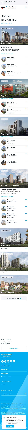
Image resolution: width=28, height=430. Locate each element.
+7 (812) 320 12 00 (6, 339)
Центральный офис (6, 354)
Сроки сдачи (4, 373)
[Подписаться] (25, 394)
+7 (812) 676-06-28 (5, 2)
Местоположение (6, 377)
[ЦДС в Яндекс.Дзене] (11, 361)
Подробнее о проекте (7, 53)
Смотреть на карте (6, 23)
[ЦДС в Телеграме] (14, 361)
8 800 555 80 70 (12, 6)
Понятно (10, 426)
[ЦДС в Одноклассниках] (5, 361)
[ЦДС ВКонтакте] (2, 361)
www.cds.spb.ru (9, 418)
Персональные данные (6, 381)
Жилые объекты (6, 366)
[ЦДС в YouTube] (8, 361)
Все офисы (4, 358)
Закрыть (25, 2)
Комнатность (5, 369)
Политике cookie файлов (12, 423)
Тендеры (3, 383)
